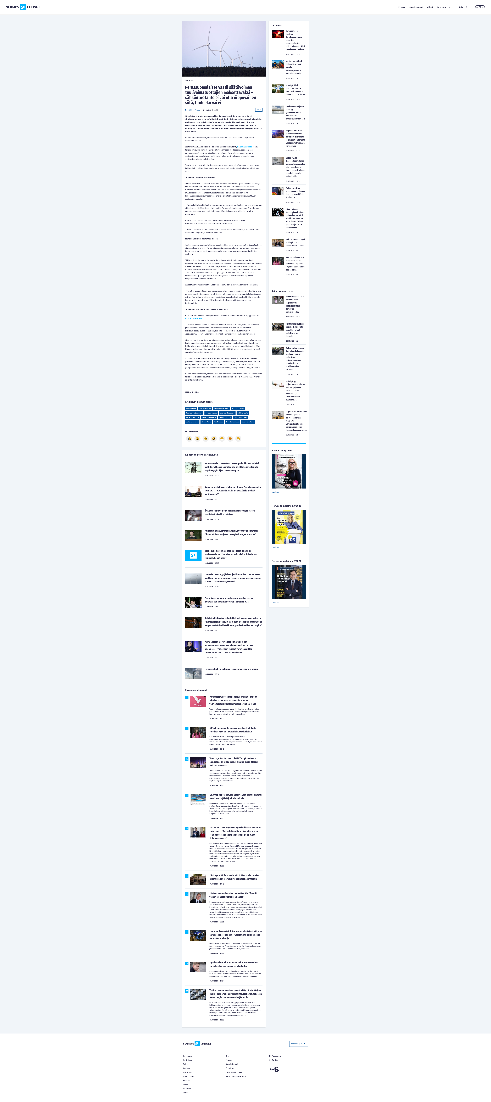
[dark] (477, 7)
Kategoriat (442, 7)
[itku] (206, 439)
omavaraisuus (211, 413)
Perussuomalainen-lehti (236, 1076)
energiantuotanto (227, 413)
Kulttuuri (187, 1080)
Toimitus (230, 1068)
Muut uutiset (188, 1076)
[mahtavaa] (222, 439)
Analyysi (186, 1068)
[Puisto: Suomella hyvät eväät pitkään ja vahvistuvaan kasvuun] (278, 245)
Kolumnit (187, 1088)
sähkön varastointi (221, 408)
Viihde (185, 1092)
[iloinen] (197, 439)
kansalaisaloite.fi (193, 318)
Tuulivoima (218, 422)
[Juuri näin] (189, 439)
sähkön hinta (243, 413)
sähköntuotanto (192, 417)
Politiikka (189, 110)
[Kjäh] (238, 439)
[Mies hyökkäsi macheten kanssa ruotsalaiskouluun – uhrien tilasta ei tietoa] (278, 92)
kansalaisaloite (244, 146)
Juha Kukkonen (192, 422)
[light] (483, 7)
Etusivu (401, 7)
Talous (197, 110)
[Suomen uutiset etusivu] (46, 7)
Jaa (257, 110)
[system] (480, 7)
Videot (430, 7)
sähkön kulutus (205, 408)
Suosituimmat (416, 7)
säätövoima (191, 408)
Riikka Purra (206, 422)
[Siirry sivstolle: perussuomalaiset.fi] (288, 1069)
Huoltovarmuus (232, 422)
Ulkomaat (187, 1072)
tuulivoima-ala (238, 408)
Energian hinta (225, 417)
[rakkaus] (230, 439)
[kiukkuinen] (214, 439)
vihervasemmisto (209, 417)
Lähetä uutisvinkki (234, 1072)
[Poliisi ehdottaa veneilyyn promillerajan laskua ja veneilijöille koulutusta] (278, 195)
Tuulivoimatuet (240, 417)
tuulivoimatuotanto (194, 413)
